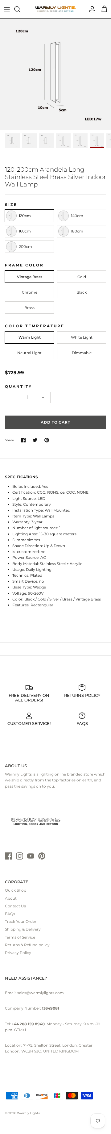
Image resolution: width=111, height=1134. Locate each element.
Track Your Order (20, 921)
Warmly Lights (28, 1113)
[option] (55, 74)
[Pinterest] (41, 856)
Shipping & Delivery (23, 929)
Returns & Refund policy (27, 945)
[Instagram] (19, 856)
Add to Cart (56, 422)
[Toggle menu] (7, 9)
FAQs (10, 913)
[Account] (90, 9)
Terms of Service (20, 937)
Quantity (18, 386)
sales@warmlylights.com (40, 992)
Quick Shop (15, 890)
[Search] (20, 9)
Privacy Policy (18, 952)
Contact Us (15, 906)
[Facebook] (8, 856)
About (11, 898)
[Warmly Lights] (55, 9)
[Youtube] (30, 856)
